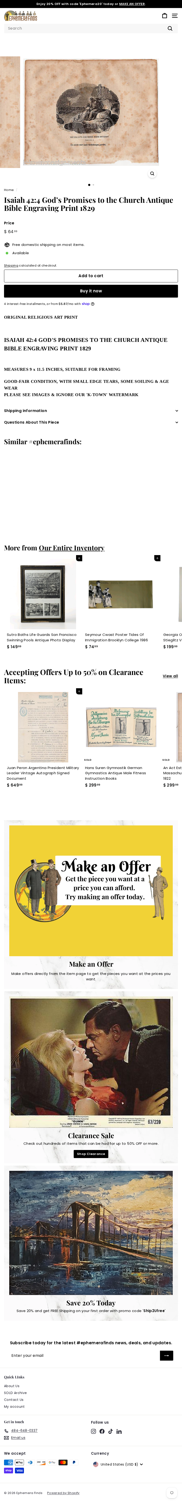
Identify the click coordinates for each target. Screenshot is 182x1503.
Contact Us (14, 1399)
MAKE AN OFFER (132, 4)
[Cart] (164, 16)
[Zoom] (152, 173)
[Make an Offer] (91, 890)
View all (170, 676)
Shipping (11, 265)
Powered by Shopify (63, 1493)
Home (9, 190)
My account (14, 1406)
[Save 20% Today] (91, 1233)
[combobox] (91, 28)
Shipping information (25, 410)
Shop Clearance (91, 1154)
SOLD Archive (15, 1392)
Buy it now (91, 291)
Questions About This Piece (31, 422)
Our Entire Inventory (72, 547)
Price (9, 223)
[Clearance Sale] (91, 1062)
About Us (11, 1386)
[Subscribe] (166, 1356)
